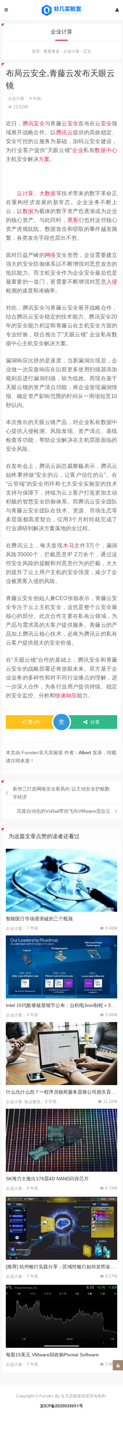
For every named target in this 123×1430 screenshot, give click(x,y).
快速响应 (66, 695)
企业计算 (71, 51)
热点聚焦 (32, 1101)
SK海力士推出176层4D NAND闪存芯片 (47, 1178)
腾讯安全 (34, 123)
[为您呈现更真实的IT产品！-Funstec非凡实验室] (61, 10)
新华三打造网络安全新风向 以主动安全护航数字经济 (61, 793)
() (34, 722)
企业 (77, 150)
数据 (28, 211)
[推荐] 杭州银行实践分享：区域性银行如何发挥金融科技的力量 (62, 1266)
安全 (106, 123)
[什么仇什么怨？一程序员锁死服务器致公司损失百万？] (62, 1053)
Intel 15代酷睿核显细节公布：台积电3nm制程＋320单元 (62, 1005)
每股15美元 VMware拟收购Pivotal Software (52, 1354)
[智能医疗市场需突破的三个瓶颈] (62, 880)
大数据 (47, 193)
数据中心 (106, 150)
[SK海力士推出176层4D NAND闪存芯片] (62, 1140)
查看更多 (51, 51)
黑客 (73, 220)
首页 (36, 51)
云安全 (70, 123)
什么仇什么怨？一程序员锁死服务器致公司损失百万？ (62, 1092)
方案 (44, 159)
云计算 (25, 193)
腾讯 (61, 132)
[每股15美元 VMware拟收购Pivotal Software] (62, 1316)
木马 (68, 545)
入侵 (111, 282)
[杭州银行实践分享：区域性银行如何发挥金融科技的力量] (62, 1228)
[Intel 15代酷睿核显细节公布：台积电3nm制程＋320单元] (62, 966)
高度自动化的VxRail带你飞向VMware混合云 (63, 811)
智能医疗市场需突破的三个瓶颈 (39, 918)
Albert (85, 752)
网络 (50, 255)
